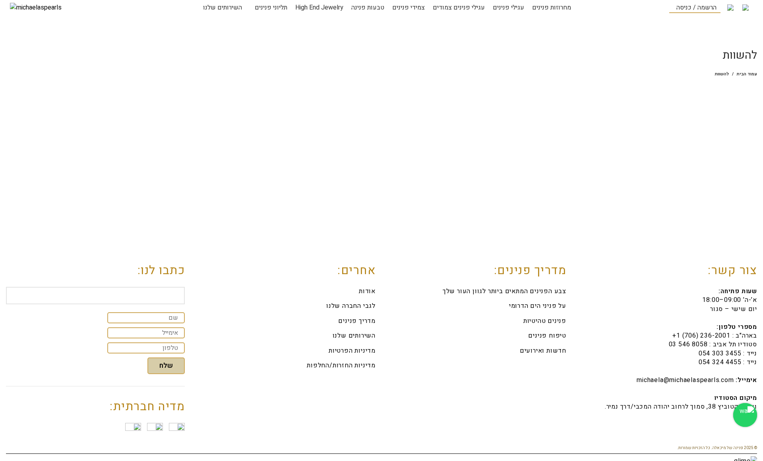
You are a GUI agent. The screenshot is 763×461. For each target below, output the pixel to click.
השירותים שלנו (354, 335)
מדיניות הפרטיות (352, 350)
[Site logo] (36, 7)
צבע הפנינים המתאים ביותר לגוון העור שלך (504, 291)
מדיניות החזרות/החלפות (341, 365)
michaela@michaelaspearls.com (685, 380)
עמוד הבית (747, 74)
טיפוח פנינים (547, 335)
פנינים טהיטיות (544, 321)
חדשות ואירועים (543, 350)
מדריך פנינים (357, 321)
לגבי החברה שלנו (351, 306)
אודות (367, 291)
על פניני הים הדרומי (537, 306)
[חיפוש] (630, 8)
